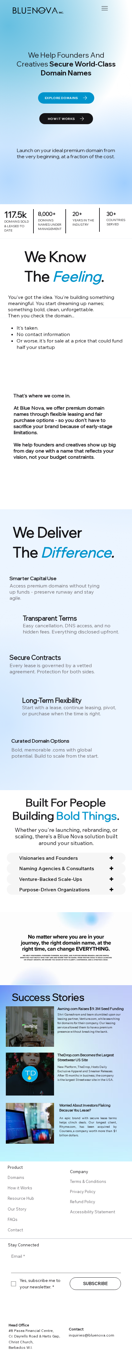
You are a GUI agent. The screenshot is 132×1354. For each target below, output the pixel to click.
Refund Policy (83, 1201)
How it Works (20, 1187)
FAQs (12, 1219)
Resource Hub (21, 1198)
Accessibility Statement (92, 1211)
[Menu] (104, 8)
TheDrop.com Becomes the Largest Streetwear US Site (85, 1057)
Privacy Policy (83, 1191)
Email (18, 1256)
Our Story (17, 1209)
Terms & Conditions (88, 1181)
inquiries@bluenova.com (91, 1335)
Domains (16, 1177)
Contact (15, 1229)
